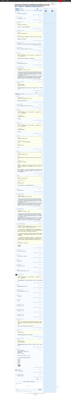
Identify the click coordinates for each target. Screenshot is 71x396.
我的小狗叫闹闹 (19, 374)
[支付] (56, 1)
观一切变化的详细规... (19, 223)
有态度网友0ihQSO (19, 30)
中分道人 (18, 369)
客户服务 (37, 393)
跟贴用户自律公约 (36, 10)
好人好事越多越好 (19, 208)
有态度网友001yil (19, 68)
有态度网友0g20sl (19, 47)
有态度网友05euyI (19, 274)
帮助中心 (44, 393)
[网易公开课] (50, 1)
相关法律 (40, 393)
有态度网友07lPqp (20, 97)
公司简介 (30, 393)
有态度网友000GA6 (19, 42)
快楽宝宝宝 (18, 264)
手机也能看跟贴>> (41, 10)
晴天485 (19, 331)
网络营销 (42, 393)
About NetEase (27, 393)
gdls (17, 294)
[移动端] (48, 1)
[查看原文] (44, 6)
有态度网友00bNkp (19, 304)
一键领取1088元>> (53, 4)
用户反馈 (57, 387)
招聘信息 (35, 393)
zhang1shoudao (19, 115)
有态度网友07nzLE (20, 195)
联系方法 (32, 393)
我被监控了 (18, 299)
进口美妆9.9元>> (53, 3)
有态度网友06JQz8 (19, 338)
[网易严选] (53, 1)
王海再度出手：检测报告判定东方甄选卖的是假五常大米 (30, 6)
